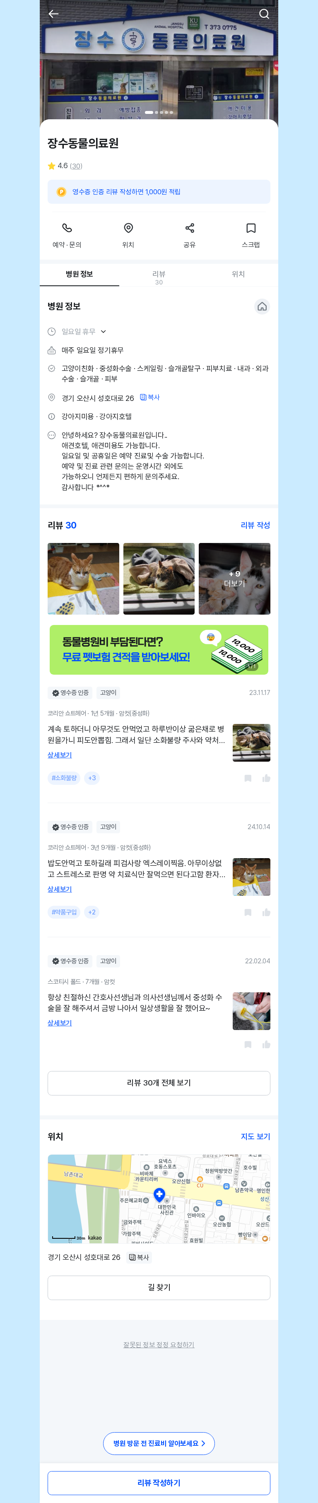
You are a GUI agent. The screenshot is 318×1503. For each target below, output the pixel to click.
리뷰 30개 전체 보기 (158, 1083)
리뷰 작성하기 (158, 1483)
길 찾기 (159, 1287)
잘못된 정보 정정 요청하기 (159, 1345)
